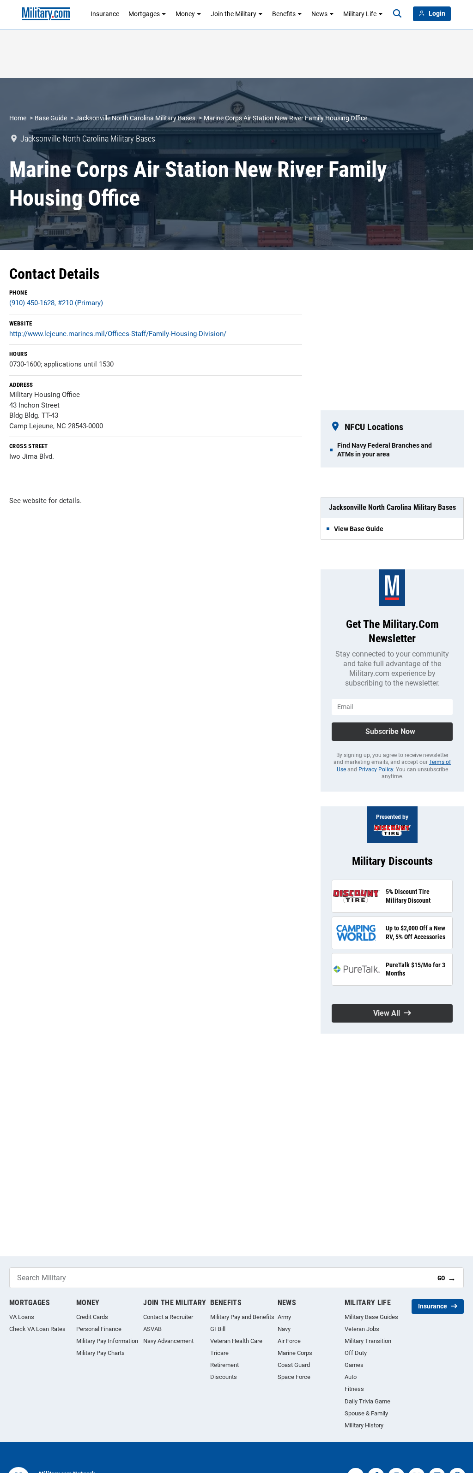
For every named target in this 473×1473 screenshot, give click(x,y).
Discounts (223, 1376)
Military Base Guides (371, 1316)
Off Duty (356, 1352)
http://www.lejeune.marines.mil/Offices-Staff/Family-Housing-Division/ (117, 334)
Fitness (354, 1388)
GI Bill (217, 1328)
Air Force (289, 1340)
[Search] (397, 13)
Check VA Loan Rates (37, 1328)
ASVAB (152, 1328)
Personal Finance (98, 1328)
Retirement (224, 1364)
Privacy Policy (375, 769)
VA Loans (21, 1316)
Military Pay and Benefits (242, 1316)
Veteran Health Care (236, 1340)
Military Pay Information (107, 1340)
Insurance (105, 14)
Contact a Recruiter (168, 1316)
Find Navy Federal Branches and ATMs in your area (384, 449)
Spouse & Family (366, 1413)
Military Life (359, 14)
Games (354, 1364)
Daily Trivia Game (367, 1401)
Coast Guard (294, 1364)
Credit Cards (92, 1316)
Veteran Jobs (362, 1328)
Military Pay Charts (100, 1352)
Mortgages (144, 14)
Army (284, 1316)
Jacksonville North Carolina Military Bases (135, 118)
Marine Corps (295, 1352)
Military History (364, 1425)
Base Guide (51, 118)
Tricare (219, 1352)
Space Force (294, 1376)
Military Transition (368, 1340)
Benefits (284, 14)
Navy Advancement (168, 1340)
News (319, 14)
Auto (351, 1376)
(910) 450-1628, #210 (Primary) (56, 303)
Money (185, 14)
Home (17, 118)
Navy (284, 1328)
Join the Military (233, 14)
